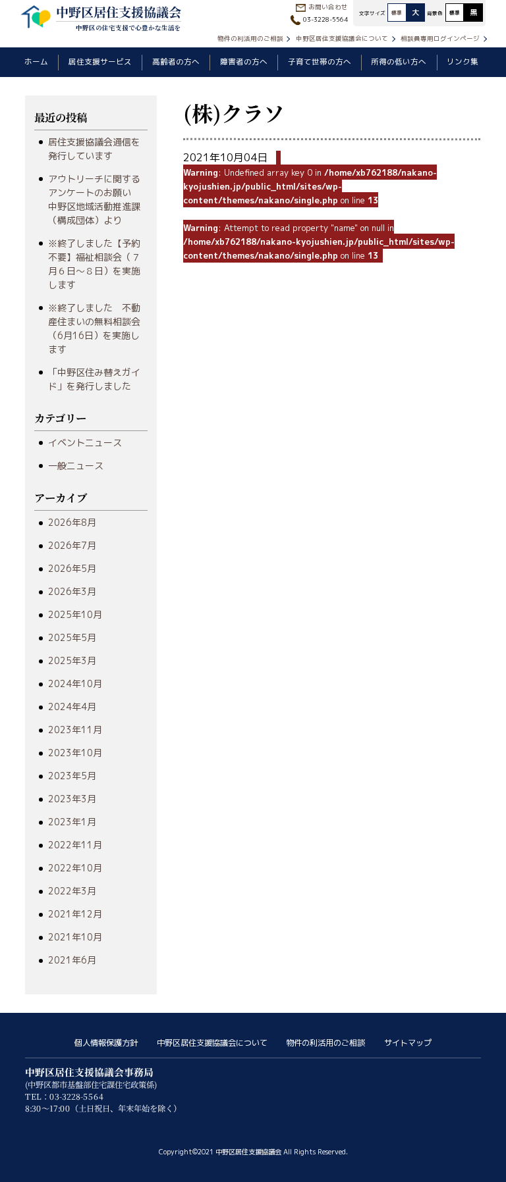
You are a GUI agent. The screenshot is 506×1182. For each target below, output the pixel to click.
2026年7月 (72, 545)
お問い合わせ (328, 7)
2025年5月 (72, 637)
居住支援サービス (100, 62)
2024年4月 (72, 706)
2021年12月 (75, 914)
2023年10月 (75, 752)
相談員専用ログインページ (440, 38)
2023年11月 (75, 729)
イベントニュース (85, 442)
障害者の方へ (243, 62)
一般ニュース (75, 465)
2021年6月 (72, 960)
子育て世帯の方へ (319, 62)
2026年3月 (72, 591)
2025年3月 (72, 660)
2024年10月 (75, 683)
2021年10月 (75, 937)
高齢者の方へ (176, 62)
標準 (396, 12)
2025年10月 (75, 614)
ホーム (36, 62)
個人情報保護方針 (106, 1042)
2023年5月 (72, 775)
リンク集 (462, 62)
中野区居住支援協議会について (342, 38)
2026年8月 (72, 522)
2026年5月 (72, 568)
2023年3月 (72, 798)
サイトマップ (408, 1042)
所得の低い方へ (398, 62)
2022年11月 (75, 844)
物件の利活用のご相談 (250, 38)
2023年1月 (72, 821)
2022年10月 (75, 867)
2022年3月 (72, 891)
